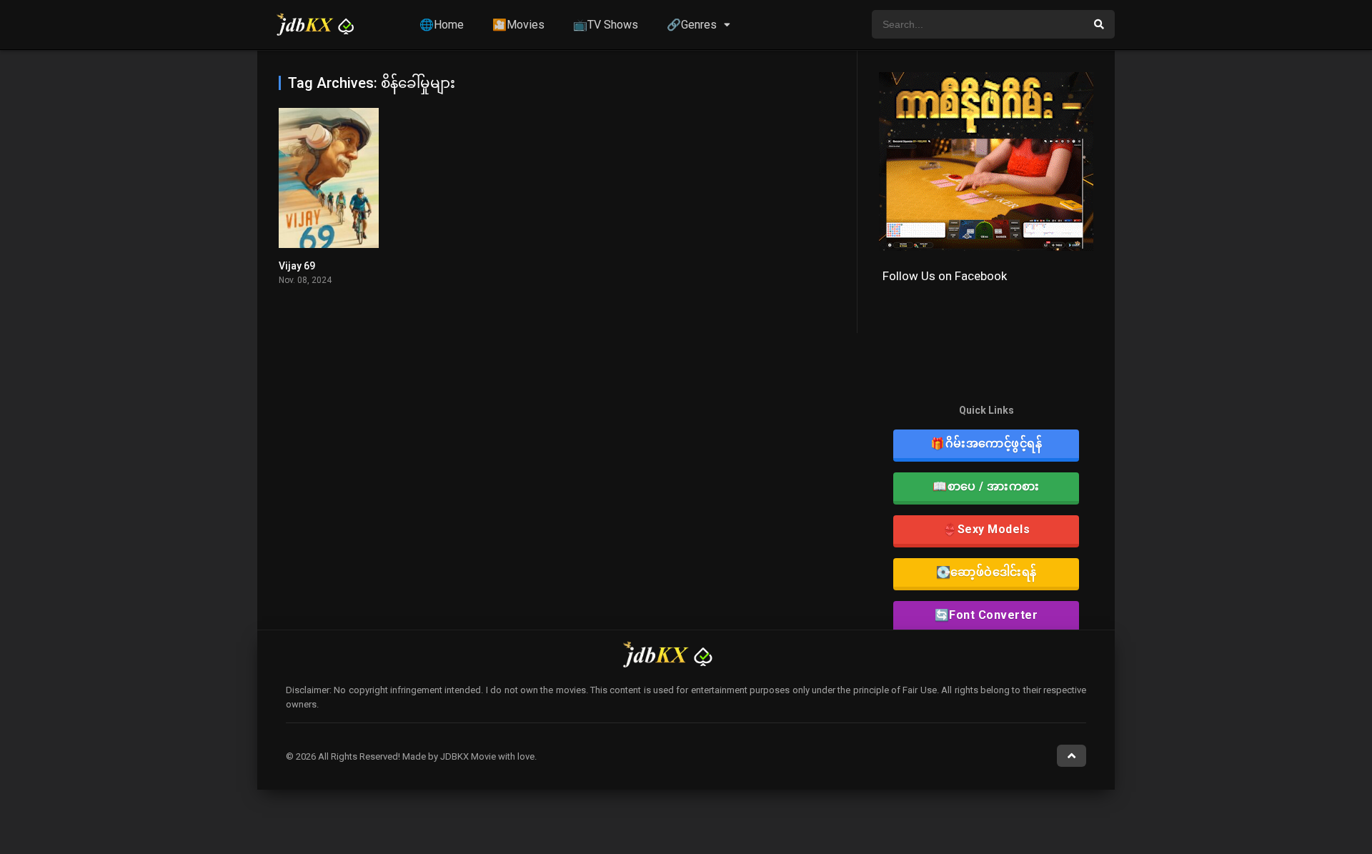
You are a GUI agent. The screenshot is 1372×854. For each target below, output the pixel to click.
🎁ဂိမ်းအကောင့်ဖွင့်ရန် (986, 443)
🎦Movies (518, 24)
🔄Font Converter (986, 615)
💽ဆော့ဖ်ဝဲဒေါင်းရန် (986, 572)
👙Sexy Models (986, 529)
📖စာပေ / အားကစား (986, 486)
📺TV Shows (605, 24)
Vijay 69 (297, 266)
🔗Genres (692, 24)
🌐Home (441, 24)
